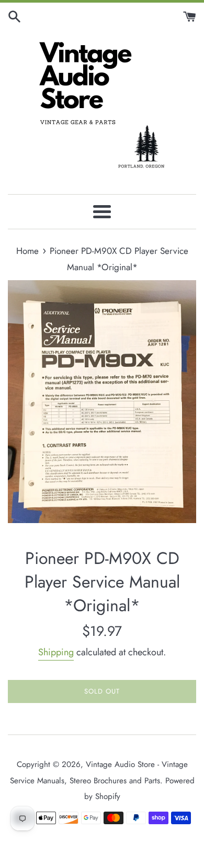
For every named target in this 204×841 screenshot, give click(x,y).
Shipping (56, 652)
